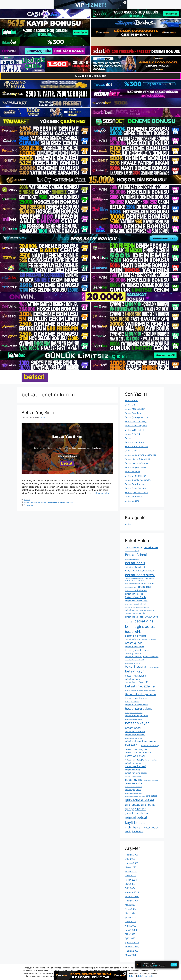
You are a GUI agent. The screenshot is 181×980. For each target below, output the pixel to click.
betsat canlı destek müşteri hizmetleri (137, 607)
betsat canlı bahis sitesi (136, 600)
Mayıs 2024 (131, 905)
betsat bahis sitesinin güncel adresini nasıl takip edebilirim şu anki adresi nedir (140, 579)
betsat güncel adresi (137, 650)
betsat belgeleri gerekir (132, 583)
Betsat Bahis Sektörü (135, 488)
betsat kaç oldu (132, 679)
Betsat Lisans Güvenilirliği (137, 459)
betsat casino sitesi (32, 502)
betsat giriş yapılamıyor (148, 639)
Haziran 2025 (131, 863)
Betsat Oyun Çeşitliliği (136, 421)
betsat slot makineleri (135, 731)
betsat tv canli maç (150, 745)
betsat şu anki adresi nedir (133, 793)
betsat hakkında (150, 656)
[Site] (45, 131)
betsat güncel (134, 643)
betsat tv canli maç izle (136, 749)
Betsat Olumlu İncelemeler (138, 480)
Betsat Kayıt (134, 671)
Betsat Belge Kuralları (135, 476)
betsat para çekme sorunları (133, 713)
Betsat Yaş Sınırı (38, 412)
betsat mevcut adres (131, 691)
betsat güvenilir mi (133, 653)
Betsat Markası (132, 471)
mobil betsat (133, 827)
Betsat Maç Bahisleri (135, 409)
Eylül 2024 (130, 888)
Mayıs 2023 (131, 955)
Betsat (27, 500)
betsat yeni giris (132, 769)
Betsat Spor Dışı (133, 413)
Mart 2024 (130, 913)
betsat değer (129, 622)
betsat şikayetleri (133, 789)
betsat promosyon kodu (136, 715)
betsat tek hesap (133, 741)
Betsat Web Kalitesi (134, 430)
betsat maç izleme (140, 686)
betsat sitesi (133, 728)
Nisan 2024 (130, 909)
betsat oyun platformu (132, 702)
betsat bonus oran (130, 587)
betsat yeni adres (133, 763)
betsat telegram (149, 741)
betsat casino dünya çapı (147, 610)
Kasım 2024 (131, 880)
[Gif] (90, 179)
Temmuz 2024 (132, 896)
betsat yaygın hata (151, 760)
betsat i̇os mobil (154, 667)
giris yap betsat (135, 809)
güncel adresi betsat (137, 813)
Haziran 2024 (131, 900)
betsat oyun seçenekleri (136, 704)
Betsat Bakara (132, 501)
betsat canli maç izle (134, 594)
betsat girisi (133, 632)
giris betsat (132, 804)
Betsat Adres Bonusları (136, 446)
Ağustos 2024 (132, 892)
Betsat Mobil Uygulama (140, 694)
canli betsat (151, 796)
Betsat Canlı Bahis (135, 597)
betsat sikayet (137, 723)
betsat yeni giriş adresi (136, 773)
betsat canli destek (136, 590)
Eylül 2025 (130, 859)
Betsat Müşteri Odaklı (135, 467)
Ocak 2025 (130, 875)
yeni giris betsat (134, 831)
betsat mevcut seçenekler (147, 691)
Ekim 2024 (130, 884)
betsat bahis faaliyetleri (136, 567)
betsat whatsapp (134, 759)
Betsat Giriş (131, 405)
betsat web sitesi (135, 755)
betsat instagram (136, 666)
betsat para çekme (139, 708)
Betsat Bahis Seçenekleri (139, 570)
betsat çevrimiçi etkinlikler (133, 776)
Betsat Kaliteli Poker (135, 442)
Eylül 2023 (130, 938)
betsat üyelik (133, 779)
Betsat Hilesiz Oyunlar (136, 425)
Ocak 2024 (130, 921)
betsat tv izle (131, 752)
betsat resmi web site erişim (134, 719)
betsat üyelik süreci (134, 783)
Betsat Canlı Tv (132, 450)
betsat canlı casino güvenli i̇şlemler (136, 604)
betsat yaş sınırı (66, 502)
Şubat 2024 (131, 917)
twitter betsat (150, 827)
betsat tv (132, 745)
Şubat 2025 (131, 871)
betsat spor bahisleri (135, 734)
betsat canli (144, 586)
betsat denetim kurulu (50, 502)
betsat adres (151, 547)
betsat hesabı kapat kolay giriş (134, 660)
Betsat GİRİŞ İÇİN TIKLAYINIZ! (91, 76)
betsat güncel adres (134, 646)
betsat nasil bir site (136, 698)
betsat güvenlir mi (133, 656)
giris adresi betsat (139, 800)
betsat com (151, 616)
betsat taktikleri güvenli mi (133, 738)
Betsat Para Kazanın (135, 484)
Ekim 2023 (130, 934)
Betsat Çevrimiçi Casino (136, 492)
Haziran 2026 (131, 855)
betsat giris (143, 621)
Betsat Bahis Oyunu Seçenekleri (140, 455)
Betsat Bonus (147, 583)
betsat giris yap (132, 639)
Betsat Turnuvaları (134, 496)
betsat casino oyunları (135, 613)
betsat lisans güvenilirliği (136, 682)
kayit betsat (135, 822)
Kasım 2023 (131, 930)
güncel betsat (136, 817)
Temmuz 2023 (132, 946)
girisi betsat (148, 804)
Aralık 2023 (130, 926)
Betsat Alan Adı (132, 434)
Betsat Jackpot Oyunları (136, 463)
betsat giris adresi (140, 626)
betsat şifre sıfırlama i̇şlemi (133, 787)
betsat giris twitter (135, 635)
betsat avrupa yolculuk (132, 559)
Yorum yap (28, 505)
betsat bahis (135, 563)
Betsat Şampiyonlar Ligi (136, 417)
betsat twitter (145, 752)
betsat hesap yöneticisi (132, 663)
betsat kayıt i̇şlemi (135, 675)
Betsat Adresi (131, 400)
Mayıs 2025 (130, 867)
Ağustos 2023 (132, 942)
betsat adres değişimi (132, 551)
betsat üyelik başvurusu (150, 780)
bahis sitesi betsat (133, 547)
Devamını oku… (102, 493)
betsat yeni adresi (135, 766)
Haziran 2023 (131, 951)
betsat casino (131, 610)
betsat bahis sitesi (140, 575)
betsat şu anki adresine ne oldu (135, 796)
